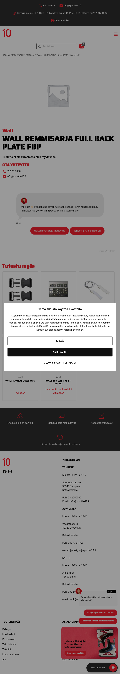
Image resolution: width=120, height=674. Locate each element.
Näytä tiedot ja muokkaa (60, 363)
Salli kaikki (60, 352)
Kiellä (60, 340)
